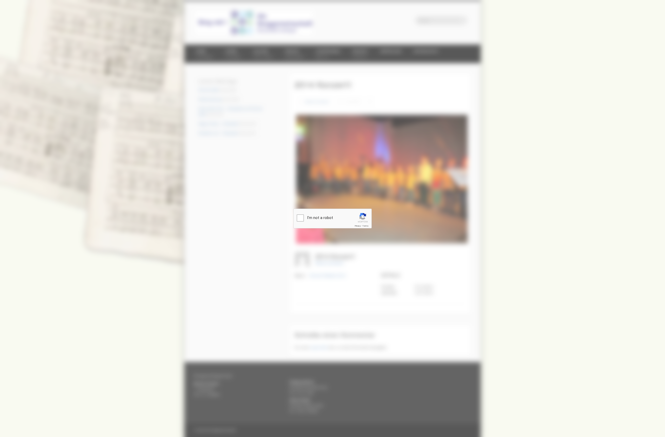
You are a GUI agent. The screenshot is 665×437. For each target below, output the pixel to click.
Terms (365, 226)
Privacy (358, 226)
